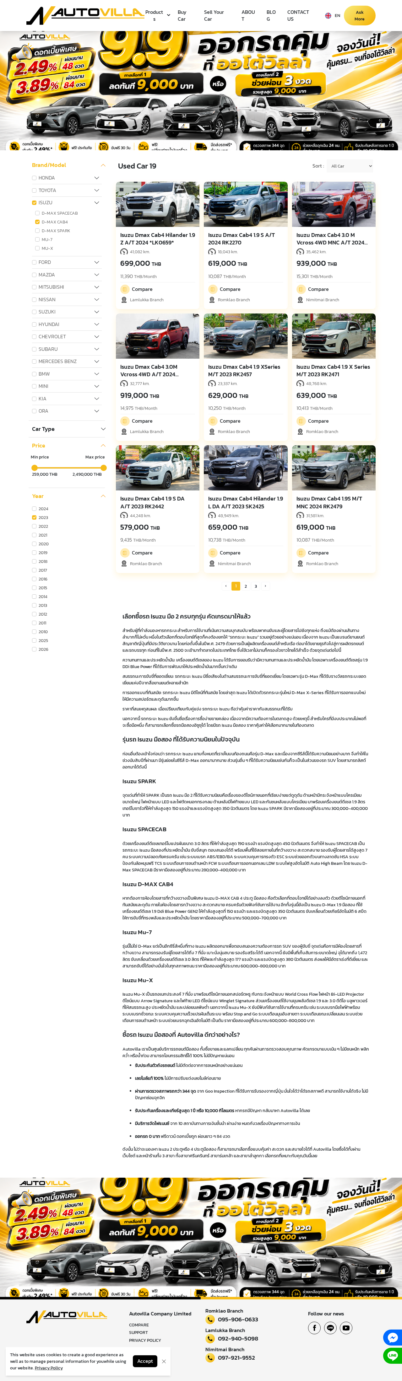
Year (38, 496)
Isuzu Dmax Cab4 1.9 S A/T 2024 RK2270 (241, 239)
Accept (145, 1361)
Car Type (43, 429)
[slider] (34, 468)
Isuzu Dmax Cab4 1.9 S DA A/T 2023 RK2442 (152, 502)
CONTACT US (298, 15)
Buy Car (182, 15)
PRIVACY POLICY (145, 1340)
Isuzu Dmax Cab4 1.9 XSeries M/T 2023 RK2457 (244, 370)
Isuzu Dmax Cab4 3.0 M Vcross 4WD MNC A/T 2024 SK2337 (330, 242)
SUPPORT (138, 1332)
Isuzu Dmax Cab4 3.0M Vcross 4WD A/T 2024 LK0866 (148, 374)
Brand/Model (49, 165)
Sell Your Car (214, 15)
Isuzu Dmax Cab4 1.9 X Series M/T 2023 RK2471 (333, 370)
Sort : (318, 166)
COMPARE (139, 1325)
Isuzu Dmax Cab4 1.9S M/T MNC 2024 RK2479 (329, 502)
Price (38, 445)
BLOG (271, 15)
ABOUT (248, 15)
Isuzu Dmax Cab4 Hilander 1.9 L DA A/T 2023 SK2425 (245, 502)
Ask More (360, 15)
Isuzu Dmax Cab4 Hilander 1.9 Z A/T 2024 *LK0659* (157, 239)
